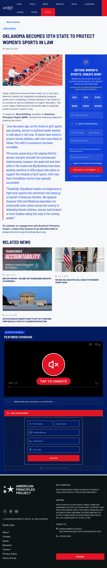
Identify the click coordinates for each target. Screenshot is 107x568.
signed (45, 93)
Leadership (89, 4)
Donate (48, 12)
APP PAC (60, 500)
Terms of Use (9, 558)
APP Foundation (63, 485)
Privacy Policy (10, 553)
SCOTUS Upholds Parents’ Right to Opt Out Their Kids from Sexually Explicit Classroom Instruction (27, 320)
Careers (20, 12)
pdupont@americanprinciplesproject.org (24, 232)
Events (34, 12)
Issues (32, 4)
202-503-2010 (65, 536)
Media (45, 4)
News (19, 4)
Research (60, 4)
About (74, 4)
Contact (6, 536)
